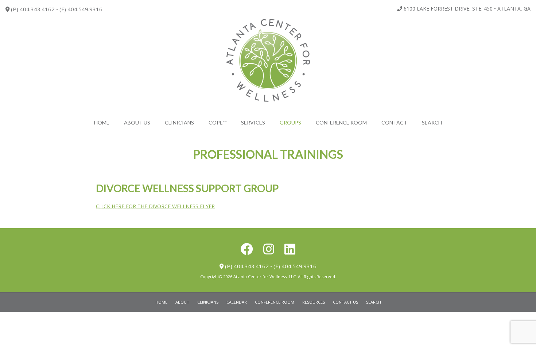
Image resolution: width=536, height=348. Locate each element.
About (182, 302)
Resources (313, 302)
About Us (137, 122)
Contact (394, 122)
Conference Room (341, 122)
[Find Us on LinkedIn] (289, 249)
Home (101, 122)
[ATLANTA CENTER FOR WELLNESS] (268, 60)
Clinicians (179, 122)
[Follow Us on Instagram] (268, 249)
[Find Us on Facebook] (247, 249)
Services (253, 122)
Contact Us (345, 302)
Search (432, 122)
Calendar (236, 302)
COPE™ (217, 122)
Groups (290, 122)
